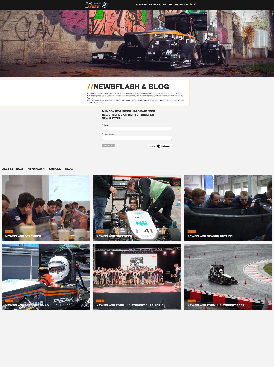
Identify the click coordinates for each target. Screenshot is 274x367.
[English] (194, 4)
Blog (69, 168)
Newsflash (36, 168)
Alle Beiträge (12, 168)
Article (55, 168)
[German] (191, 4)
